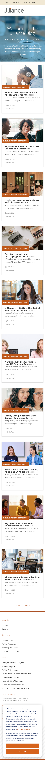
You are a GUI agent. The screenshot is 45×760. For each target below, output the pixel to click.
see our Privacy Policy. (24, 729)
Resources (6, 635)
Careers (5, 629)
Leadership (6, 625)
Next (27, 605)
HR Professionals (8, 694)
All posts (18, 605)
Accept (22, 746)
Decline (22, 751)
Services (5, 657)
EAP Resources (7, 640)
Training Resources (9, 644)
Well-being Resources (10, 647)
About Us (5, 620)
